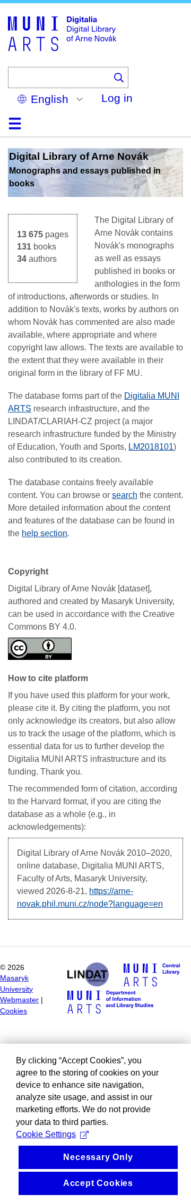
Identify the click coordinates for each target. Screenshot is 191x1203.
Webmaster (19, 1000)
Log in (117, 98)
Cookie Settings (46, 1134)
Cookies (13, 1011)
